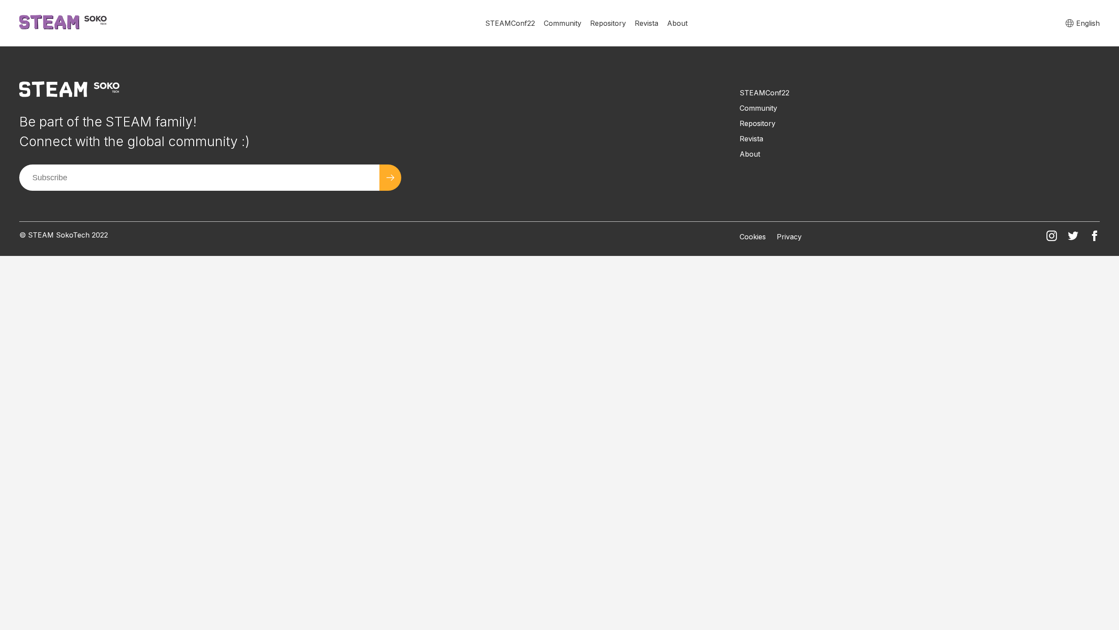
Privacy (789, 236)
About (677, 23)
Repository (608, 23)
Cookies (753, 236)
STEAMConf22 (510, 23)
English (1088, 23)
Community (562, 23)
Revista (646, 23)
